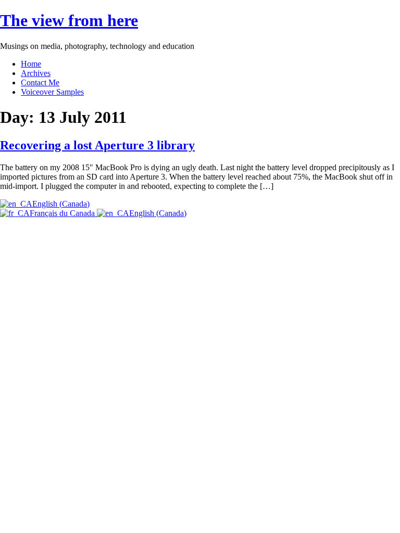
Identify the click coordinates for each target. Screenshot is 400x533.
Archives (36, 73)
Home (31, 63)
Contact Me (40, 82)
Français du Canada (63, 213)
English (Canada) (61, 203)
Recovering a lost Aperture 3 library (97, 145)
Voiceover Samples (52, 91)
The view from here (69, 20)
